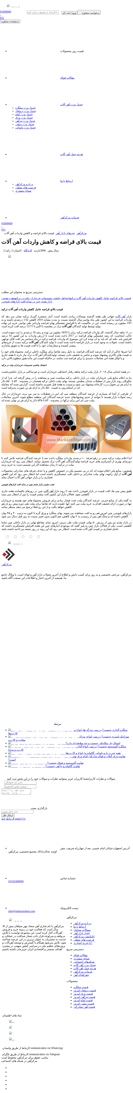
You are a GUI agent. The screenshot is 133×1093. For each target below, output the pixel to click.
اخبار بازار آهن (81, 933)
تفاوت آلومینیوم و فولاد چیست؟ (65, 762)
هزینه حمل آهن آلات (84, 968)
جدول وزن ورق (24, 117)
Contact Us (13, 818)
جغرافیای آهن (81, 975)
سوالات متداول (82, 929)
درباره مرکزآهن (82, 923)
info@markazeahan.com (21, 911)
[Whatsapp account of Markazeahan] (10, 1076)
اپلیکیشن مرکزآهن (83, 936)
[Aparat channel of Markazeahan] (10, 1088)
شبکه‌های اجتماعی (84, 961)
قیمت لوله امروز (83, 1000)
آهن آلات (120, 316)
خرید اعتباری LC (82, 943)
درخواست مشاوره (10, 21)
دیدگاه (28, 250)
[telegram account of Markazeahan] (10, 1067)
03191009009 (16, 881)
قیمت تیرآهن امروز (84, 997)
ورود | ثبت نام (69, 13)
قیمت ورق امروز (83, 993)
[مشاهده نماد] (66, 1021)
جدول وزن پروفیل (25, 111)
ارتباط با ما (79, 926)
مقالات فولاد (67, 77)
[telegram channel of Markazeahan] (10, 1071)
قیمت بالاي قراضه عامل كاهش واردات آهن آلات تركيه (100, 298)
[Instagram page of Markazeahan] (10, 1080)
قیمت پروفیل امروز (84, 990)
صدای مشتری (81, 958)
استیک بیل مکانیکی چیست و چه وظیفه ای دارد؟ (93, 743)
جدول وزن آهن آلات (71, 104)
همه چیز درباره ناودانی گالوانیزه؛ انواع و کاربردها (93, 753)
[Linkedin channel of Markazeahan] (10, 1084)
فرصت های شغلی (83, 939)
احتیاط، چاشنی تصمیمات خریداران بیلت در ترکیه (42, 298)
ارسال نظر (8, 815)
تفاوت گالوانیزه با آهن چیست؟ (63, 766)
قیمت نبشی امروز (83, 1003)
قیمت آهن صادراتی (84, 1006)
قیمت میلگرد (80, 987)
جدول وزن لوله (24, 114)
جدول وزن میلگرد (25, 107)
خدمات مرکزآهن (82, 971)
